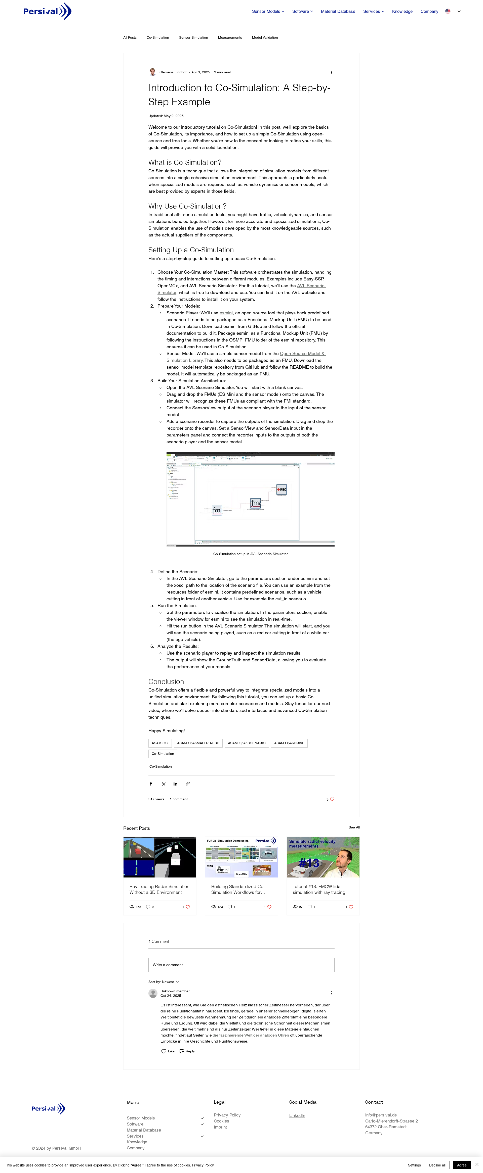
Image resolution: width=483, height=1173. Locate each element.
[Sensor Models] (202, 1118)
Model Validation (265, 37)
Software (135, 1124)
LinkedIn (297, 1115)
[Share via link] (187, 783)
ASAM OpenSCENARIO (247, 743)
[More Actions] (332, 993)
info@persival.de (381, 1114)
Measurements (230, 37)
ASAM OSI (160, 743)
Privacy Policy (227, 1114)
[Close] (477, 1165)
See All (354, 827)
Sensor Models (141, 1117)
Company (136, 1147)
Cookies (221, 1120)
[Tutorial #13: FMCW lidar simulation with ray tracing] (323, 857)
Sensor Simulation (193, 37)
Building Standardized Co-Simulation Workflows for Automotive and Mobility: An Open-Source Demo (239, 889)
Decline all (437, 1164)
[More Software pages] (311, 11)
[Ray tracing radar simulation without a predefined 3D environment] (160, 857)
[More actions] (332, 72)
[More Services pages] (383, 11)
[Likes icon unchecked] (163, 1051)
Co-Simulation (158, 37)
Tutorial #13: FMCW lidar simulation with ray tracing (319, 889)
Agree (462, 1164)
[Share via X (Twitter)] (163, 783)
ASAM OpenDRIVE (289, 743)
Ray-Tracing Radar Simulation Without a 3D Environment (159, 889)
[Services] (202, 1136)
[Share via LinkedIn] (175, 783)
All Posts (130, 37)
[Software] (202, 1124)
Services (135, 1136)
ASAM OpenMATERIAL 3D (198, 743)
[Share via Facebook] (150, 783)
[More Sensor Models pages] (283, 11)
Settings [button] (414, 1164)
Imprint (220, 1127)
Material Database (144, 1130)
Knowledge (137, 1141)
